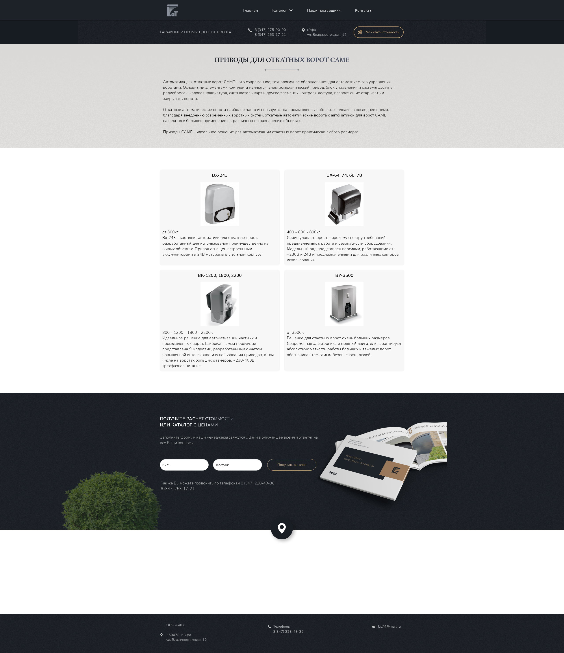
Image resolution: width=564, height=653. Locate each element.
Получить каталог (291, 464)
